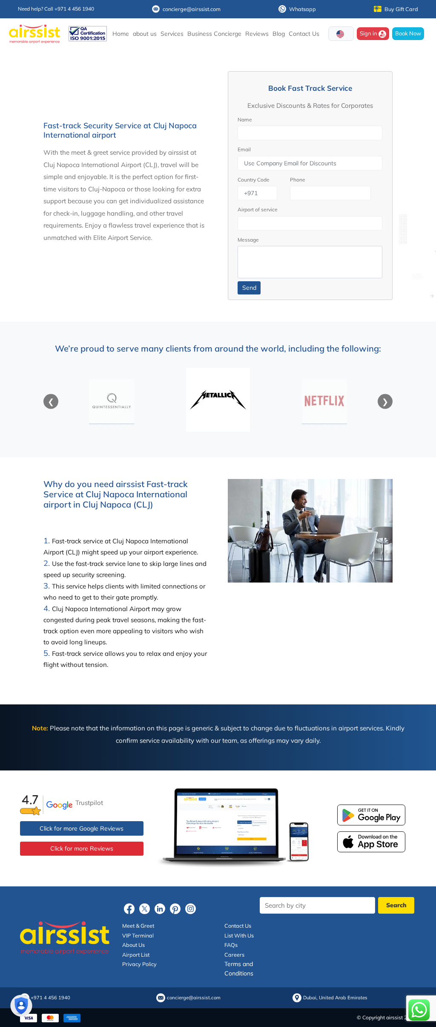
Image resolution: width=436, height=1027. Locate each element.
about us (145, 34)
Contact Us (304, 34)
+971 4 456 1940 (50, 997)
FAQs (231, 944)
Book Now (408, 33)
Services (172, 34)
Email (244, 149)
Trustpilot (89, 803)
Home (120, 34)
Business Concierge (214, 34)
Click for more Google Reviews (81, 828)
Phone (297, 179)
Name (245, 119)
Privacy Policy (139, 964)
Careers (234, 954)
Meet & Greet (138, 925)
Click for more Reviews (81, 848)
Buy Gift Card (401, 9)
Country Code (254, 179)
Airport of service (258, 209)
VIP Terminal (138, 935)
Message (248, 240)
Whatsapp (302, 9)
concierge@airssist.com (192, 9)
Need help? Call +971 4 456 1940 (56, 9)
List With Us (239, 935)
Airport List (135, 954)
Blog (278, 34)
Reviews (257, 34)
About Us (133, 944)
